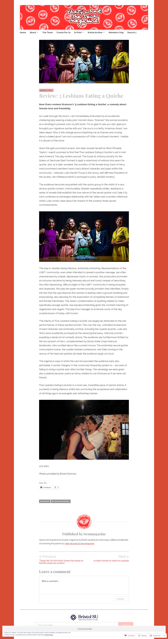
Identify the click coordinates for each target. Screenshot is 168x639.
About (33, 32)
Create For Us (63, 32)
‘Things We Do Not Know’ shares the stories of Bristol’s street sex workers (61, 559)
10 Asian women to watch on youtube (111, 558)
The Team (47, 32)
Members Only (116, 32)
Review (45, 501)
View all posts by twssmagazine (79, 543)
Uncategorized (61, 501)
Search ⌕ (132, 32)
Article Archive (95, 32)
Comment (120, 599)
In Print (77, 32)
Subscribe (125, 625)
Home (23, 32)
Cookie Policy (48, 635)
